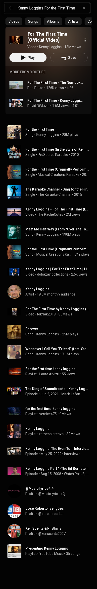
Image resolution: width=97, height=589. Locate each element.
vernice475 (48, 414)
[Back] (11, 8)
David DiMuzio (38, 106)
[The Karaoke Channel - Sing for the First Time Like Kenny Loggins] (50, 192)
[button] (16, 40)
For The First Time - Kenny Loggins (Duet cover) (55, 100)
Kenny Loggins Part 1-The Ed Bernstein (57, 469)
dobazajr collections (52, 274)
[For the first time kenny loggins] (50, 372)
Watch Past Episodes (77, 474)
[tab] (13, 21)
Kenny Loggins (47, 135)
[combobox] (53, 8)
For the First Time (39, 129)
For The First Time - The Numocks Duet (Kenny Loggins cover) (55, 83)
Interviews (72, 454)
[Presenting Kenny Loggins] (50, 551)
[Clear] (84, 8)
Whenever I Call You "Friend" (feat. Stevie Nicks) (57, 349)
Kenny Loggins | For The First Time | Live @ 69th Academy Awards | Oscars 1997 (57, 269)
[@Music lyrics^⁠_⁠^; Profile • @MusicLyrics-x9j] (50, 491)
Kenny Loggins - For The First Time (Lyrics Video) (57, 209)
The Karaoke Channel (54, 194)
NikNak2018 (46, 314)
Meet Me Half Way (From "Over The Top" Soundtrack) (57, 229)
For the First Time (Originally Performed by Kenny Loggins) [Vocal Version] (57, 249)
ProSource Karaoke (53, 155)
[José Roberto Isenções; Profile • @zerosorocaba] (50, 511)
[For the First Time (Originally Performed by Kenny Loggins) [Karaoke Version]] (50, 172)
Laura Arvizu (49, 374)
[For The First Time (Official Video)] (16, 40)
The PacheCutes (50, 214)
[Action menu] (85, 40)
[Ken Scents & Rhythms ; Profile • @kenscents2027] (50, 531)
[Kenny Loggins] (50, 292)
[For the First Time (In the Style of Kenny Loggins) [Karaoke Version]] (50, 152)
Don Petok (35, 88)
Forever (31, 329)
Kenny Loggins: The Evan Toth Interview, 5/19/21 (57, 449)
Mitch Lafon (70, 394)
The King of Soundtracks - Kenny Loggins (57, 389)
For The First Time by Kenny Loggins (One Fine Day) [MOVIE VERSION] (57, 309)
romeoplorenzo (51, 434)
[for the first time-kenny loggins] (50, 411)
